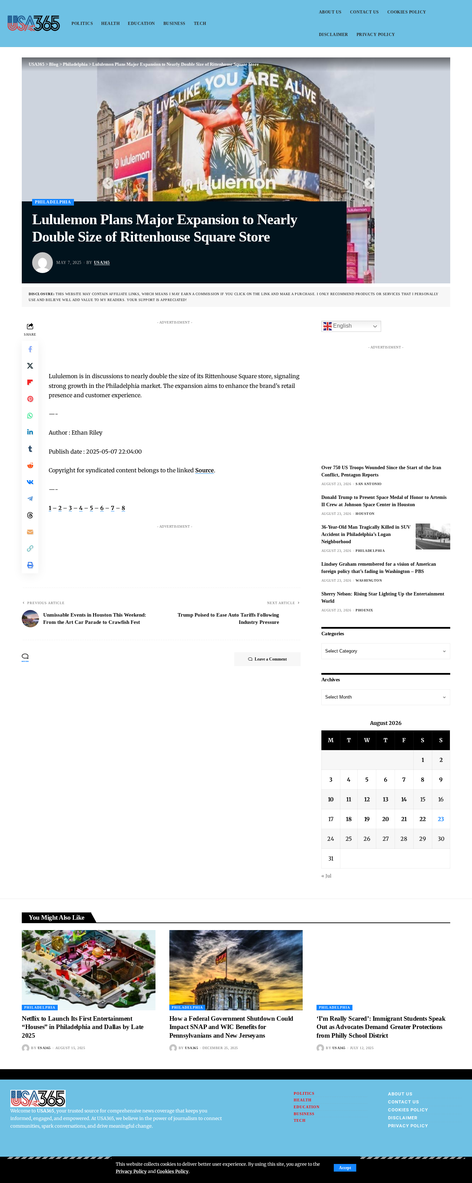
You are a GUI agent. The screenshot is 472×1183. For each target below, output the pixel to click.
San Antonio (369, 484)
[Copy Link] (30, 548)
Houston (365, 514)
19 (367, 819)
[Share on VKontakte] (30, 482)
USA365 (102, 263)
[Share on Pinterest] (30, 399)
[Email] (30, 532)
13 (385, 799)
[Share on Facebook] (30, 349)
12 (367, 799)
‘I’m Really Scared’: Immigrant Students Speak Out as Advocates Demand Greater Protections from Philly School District (381, 1027)
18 (349, 819)
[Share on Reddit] (30, 465)
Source (204, 470)
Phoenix (364, 610)
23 (441, 819)
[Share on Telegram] (30, 498)
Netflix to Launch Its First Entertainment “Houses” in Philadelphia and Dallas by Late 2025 (82, 1027)
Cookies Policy (173, 1171)
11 (348, 799)
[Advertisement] (181, 343)
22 (422, 819)
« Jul (326, 876)
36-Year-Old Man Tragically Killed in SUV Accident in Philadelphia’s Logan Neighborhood (365, 534)
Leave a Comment (271, 659)
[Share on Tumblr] (30, 448)
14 (404, 799)
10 (331, 799)
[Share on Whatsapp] (30, 415)
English (342, 326)
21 (404, 819)
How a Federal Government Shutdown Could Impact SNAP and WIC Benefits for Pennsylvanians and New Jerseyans (231, 1027)
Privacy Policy (131, 1171)
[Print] (30, 565)
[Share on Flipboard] (30, 382)
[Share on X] (30, 365)
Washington (369, 580)
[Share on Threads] (30, 515)
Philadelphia (53, 202)
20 (385, 819)
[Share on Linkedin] (30, 432)
